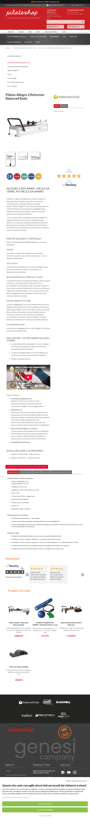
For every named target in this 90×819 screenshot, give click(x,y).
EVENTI (64, 32)
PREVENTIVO (53, 27)
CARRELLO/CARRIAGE (58, 472)
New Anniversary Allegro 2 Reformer (45, 2)
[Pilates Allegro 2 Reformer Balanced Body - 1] (10, 155)
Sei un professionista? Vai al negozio (17, 5)
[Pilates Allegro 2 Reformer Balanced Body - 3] (35, 155)
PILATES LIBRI (73, 36)
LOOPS (69, 472)
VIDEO (38, 32)
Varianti (64, 106)
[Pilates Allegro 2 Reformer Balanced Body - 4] (10, 162)
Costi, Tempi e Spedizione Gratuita (15, 775)
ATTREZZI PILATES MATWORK (38, 36)
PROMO (38, 42)
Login (72, 5)
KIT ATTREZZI (28, 42)
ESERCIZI (21, 32)
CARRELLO (74, 27)
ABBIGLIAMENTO (54, 36)
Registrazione (80, 5)
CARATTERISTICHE (13, 472)
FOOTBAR (36, 472)
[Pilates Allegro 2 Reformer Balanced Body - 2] (23, 155)
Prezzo (57, 106)
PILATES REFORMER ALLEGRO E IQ (17, 36)
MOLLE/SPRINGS (26, 472)
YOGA (64, 36)
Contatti (7, 771)
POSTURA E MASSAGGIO (14, 42)
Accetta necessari (45, 810)
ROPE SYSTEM (45, 472)
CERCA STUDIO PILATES (51, 32)
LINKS (30, 32)
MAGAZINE (11, 32)
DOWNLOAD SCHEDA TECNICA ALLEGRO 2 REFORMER (27, 467)
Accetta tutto (45, 804)
